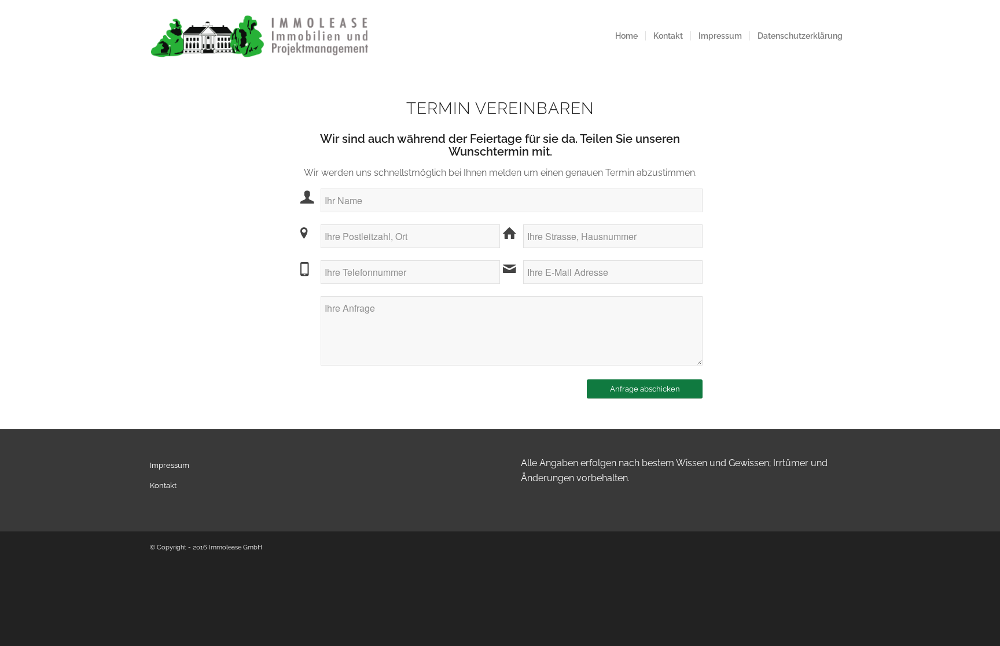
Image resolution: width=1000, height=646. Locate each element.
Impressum (169, 465)
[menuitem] (626, 36)
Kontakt (163, 485)
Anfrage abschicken (645, 389)
